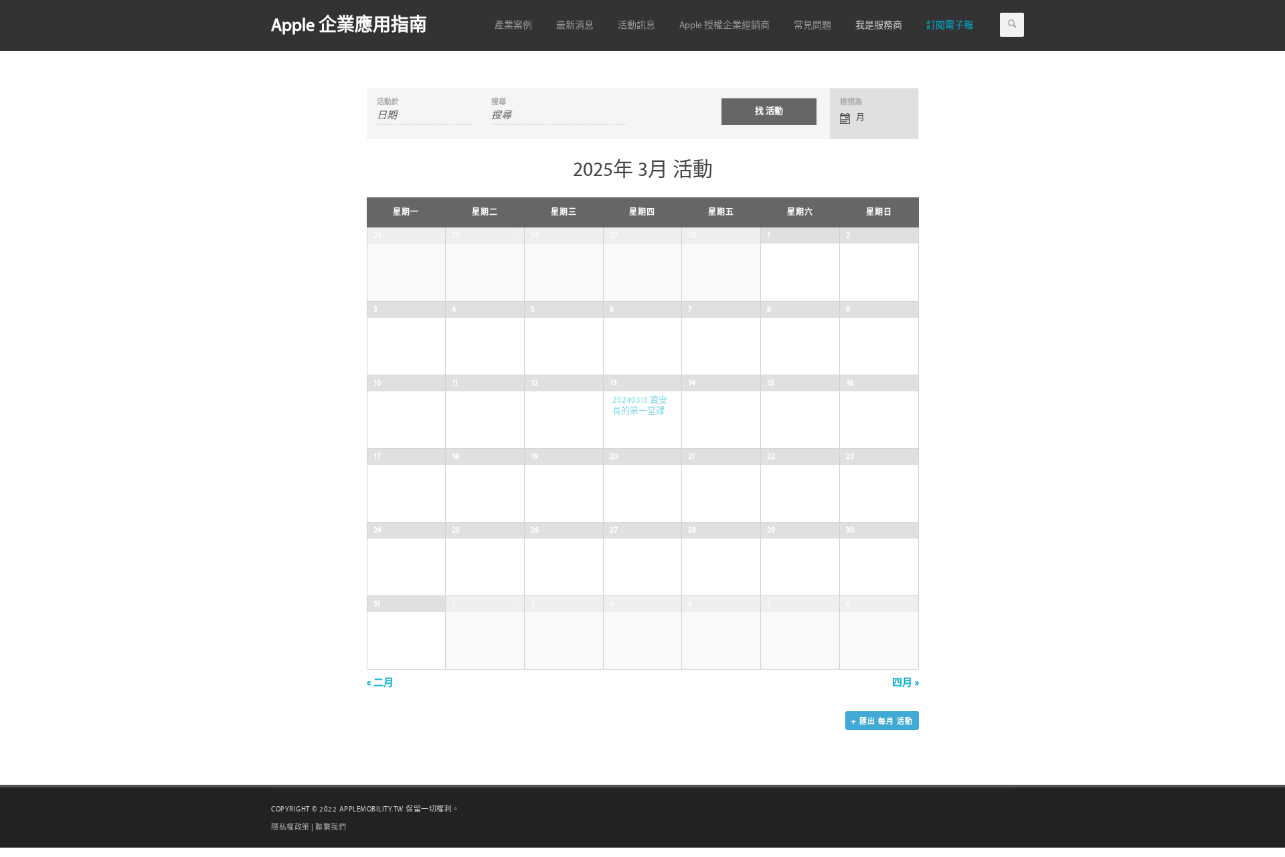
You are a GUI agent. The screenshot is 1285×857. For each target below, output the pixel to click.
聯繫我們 (330, 827)
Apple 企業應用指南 (349, 25)
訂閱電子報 (949, 25)
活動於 (388, 102)
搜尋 (498, 102)
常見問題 (812, 25)
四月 (905, 683)
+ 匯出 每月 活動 (882, 721)
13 (613, 383)
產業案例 (513, 25)
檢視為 (851, 102)
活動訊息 (636, 25)
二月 (380, 683)
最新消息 (575, 25)
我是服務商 (878, 25)
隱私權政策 (290, 827)
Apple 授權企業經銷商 (724, 25)
